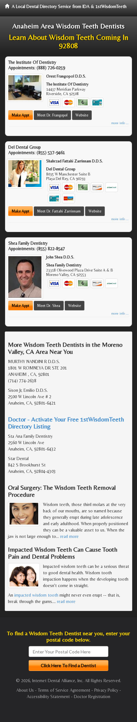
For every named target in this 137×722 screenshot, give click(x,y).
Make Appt (20, 115)
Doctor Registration (92, 696)
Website (82, 115)
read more (69, 536)
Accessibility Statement (48, 696)
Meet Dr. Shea (48, 305)
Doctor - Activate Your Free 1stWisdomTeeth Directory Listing (66, 422)
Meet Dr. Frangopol (52, 115)
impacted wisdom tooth (36, 595)
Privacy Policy (106, 690)
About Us (25, 690)
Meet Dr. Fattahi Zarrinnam (59, 211)
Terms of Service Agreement (64, 690)
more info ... (120, 123)
